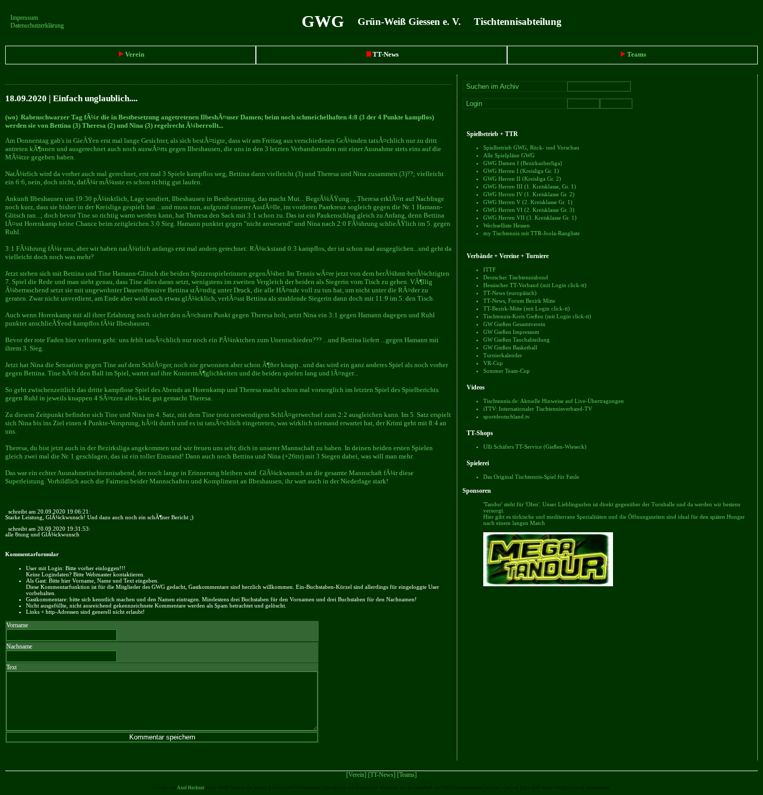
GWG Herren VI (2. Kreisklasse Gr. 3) (529, 210)
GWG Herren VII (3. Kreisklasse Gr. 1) (530, 217)
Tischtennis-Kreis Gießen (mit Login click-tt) (537, 316)
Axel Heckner (190, 787)
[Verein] (356, 774)
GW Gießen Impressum (511, 332)
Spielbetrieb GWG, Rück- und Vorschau (531, 147)
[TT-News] (382, 774)
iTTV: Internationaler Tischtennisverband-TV (537, 409)
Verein (134, 54)
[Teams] (407, 774)
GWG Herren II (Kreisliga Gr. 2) (522, 179)
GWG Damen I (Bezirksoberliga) (522, 163)
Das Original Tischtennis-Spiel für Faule (531, 477)
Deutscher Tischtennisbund (515, 277)
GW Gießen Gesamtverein (514, 324)
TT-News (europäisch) (510, 293)
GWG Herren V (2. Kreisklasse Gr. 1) (528, 202)
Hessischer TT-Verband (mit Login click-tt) (535, 285)
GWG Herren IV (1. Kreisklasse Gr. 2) (529, 194)
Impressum (24, 17)
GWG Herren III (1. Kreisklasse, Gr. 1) (529, 186)
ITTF (489, 269)
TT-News (385, 54)
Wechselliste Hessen (506, 225)
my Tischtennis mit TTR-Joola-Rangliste (531, 233)
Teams (635, 54)
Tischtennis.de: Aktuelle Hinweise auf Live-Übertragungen (553, 401)
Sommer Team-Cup (506, 371)
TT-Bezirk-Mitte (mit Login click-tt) (526, 308)
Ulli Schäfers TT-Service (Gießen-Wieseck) (535, 446)
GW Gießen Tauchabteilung (516, 339)
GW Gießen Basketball (510, 347)
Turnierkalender (502, 355)
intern (756, 21)
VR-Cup (493, 363)
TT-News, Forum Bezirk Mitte (519, 301)
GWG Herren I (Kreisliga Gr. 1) (521, 171)
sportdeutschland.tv (506, 416)
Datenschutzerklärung (37, 25)
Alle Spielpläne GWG (509, 155)
